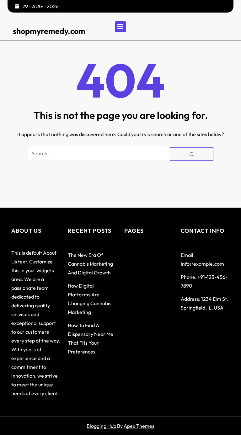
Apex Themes (139, 426)
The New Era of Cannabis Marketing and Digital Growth (90, 264)
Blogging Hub (102, 426)
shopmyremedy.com (49, 31)
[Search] (191, 153)
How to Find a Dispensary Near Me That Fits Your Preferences (90, 338)
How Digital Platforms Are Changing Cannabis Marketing (89, 299)
